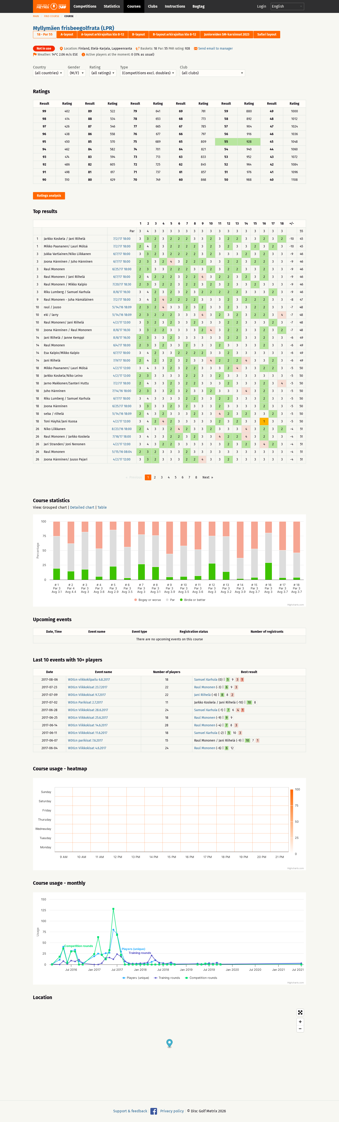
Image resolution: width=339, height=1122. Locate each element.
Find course (51, 16)
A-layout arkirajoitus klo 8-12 (102, 34)
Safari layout (266, 34)
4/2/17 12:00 (122, 322)
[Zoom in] (300, 1021)
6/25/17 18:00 (121, 269)
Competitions (85, 6)
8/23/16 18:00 (122, 429)
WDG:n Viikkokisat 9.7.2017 (87, 695)
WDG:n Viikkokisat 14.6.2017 (87, 725)
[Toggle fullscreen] (300, 1012)
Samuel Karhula (205, 680)
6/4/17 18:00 (122, 345)
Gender (74, 67)
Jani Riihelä (202, 695)
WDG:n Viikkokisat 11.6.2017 (87, 733)
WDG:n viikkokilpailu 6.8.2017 (89, 680)
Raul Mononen (204, 687)
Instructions (175, 6)
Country (39, 67)
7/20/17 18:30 (122, 284)
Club (183, 67)
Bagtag (199, 6)
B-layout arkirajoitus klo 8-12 (174, 34)
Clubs (153, 6)
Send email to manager (215, 48)
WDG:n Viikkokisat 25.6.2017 (88, 718)
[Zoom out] (300, 1028)
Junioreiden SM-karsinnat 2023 (226, 34)
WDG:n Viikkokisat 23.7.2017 (87, 687)
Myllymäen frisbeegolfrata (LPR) (73, 28)
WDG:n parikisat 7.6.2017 (85, 740)
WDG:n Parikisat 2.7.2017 (85, 702)
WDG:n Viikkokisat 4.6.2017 (87, 748)
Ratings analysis (49, 196)
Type (124, 67)
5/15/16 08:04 (122, 452)
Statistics (112, 6)
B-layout (138, 34)
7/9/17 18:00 (121, 360)
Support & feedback (130, 1111)
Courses (134, 6)
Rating (94, 67)
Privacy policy (172, 1111)
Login (261, 6)
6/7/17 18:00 (121, 254)
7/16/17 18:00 (122, 437)
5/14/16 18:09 (121, 307)
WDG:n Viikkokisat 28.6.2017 (88, 710)
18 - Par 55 (45, 34)
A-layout (67, 34)
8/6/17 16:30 (121, 292)
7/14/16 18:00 (121, 391)
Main (36, 16)
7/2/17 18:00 (122, 239)
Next (205, 477)
